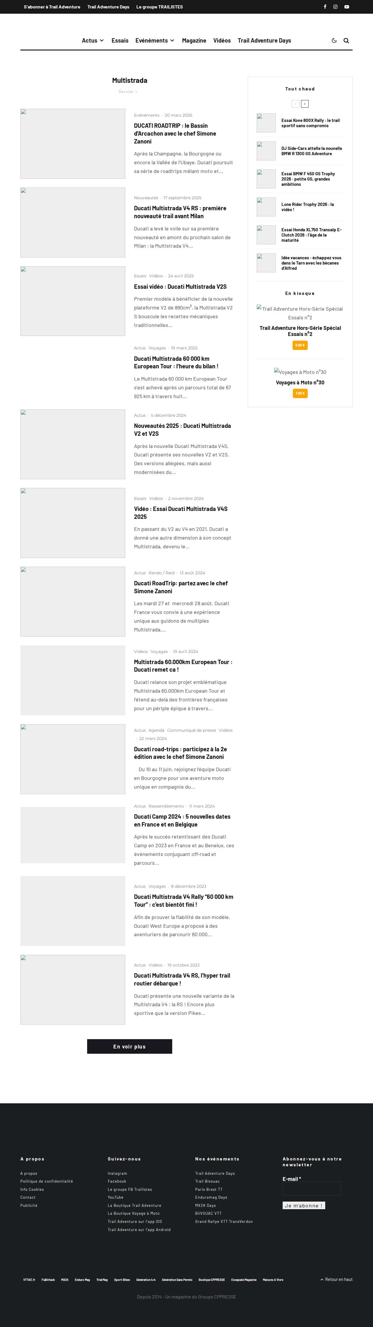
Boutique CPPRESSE (212, 1280)
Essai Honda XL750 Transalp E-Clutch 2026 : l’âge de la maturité (311, 235)
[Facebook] (325, 6)
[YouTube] (347, 6)
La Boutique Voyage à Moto (134, 1213)
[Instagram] (335, 6)
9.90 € (300, 345)
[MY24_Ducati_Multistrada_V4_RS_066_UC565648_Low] (72, 990)
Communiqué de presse (191, 730)
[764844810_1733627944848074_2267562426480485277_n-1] (266, 150)
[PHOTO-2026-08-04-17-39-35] (266, 206)
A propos (28, 1173)
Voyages (157, 348)
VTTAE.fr (29, 1280)
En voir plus (129, 1046)
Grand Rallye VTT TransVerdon (224, 1221)
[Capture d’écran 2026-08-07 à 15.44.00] (266, 262)
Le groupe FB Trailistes (130, 1189)
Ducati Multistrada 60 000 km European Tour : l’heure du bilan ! (176, 362)
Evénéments (152, 40)
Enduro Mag (82, 1280)
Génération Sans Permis (177, 1280)
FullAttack (48, 1280)
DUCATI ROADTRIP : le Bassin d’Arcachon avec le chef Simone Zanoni (175, 133)
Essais (120, 40)
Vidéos (222, 40)
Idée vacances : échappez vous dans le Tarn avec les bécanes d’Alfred (311, 263)
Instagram (117, 1173)
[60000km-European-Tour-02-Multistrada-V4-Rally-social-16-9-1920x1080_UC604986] (72, 680)
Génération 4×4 (146, 1280)
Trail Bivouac (207, 1181)
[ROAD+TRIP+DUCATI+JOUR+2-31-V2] (72, 602)
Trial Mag (102, 1280)
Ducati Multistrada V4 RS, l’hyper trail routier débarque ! (182, 979)
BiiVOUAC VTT (208, 1213)
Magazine (194, 40)
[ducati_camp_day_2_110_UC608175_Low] (72, 835)
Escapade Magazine (243, 1280)
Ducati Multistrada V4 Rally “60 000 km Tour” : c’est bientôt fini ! (183, 900)
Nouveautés (146, 197)
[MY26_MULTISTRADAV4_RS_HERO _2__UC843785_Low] (72, 223)
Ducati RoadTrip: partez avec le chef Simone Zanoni (181, 587)
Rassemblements (166, 806)
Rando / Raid (162, 572)
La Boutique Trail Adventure (134, 1205)
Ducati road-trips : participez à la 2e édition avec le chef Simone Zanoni (180, 752)
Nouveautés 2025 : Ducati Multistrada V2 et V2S (182, 429)
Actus (89, 40)
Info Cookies (32, 1189)
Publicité (29, 1205)
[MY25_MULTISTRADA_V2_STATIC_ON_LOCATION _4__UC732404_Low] (72, 444)
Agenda (156, 730)
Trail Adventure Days (108, 6)
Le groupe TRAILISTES (159, 6)
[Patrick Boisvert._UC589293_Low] (72, 911)
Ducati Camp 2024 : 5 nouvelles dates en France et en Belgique (182, 820)
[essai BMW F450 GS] (266, 178)
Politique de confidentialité (46, 1181)
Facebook (117, 1181)
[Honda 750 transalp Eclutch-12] (266, 234)
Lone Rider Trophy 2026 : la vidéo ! (307, 207)
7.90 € (300, 393)
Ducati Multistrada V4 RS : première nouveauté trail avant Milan (180, 211)
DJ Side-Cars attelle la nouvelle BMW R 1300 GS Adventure (311, 151)
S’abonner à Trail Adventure (52, 6)
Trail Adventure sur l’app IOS (135, 1221)
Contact (28, 1197)
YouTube (116, 1197)
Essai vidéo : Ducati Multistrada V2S (180, 286)
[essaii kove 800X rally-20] (266, 122)
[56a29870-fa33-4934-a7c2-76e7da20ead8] (72, 301)
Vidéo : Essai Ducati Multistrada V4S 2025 (181, 512)
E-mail (292, 1179)
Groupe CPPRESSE (217, 1296)
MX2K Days (205, 1205)
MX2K (64, 1280)
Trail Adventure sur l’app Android (139, 1229)
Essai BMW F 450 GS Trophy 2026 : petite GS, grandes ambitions (308, 179)
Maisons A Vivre (273, 1280)
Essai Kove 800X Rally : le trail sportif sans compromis (310, 123)
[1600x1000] (72, 144)
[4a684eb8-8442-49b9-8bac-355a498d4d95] (72, 523)
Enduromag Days (211, 1197)
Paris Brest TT (209, 1189)
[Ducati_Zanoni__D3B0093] (72, 759)
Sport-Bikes (122, 1280)
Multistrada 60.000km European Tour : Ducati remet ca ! (183, 665)
